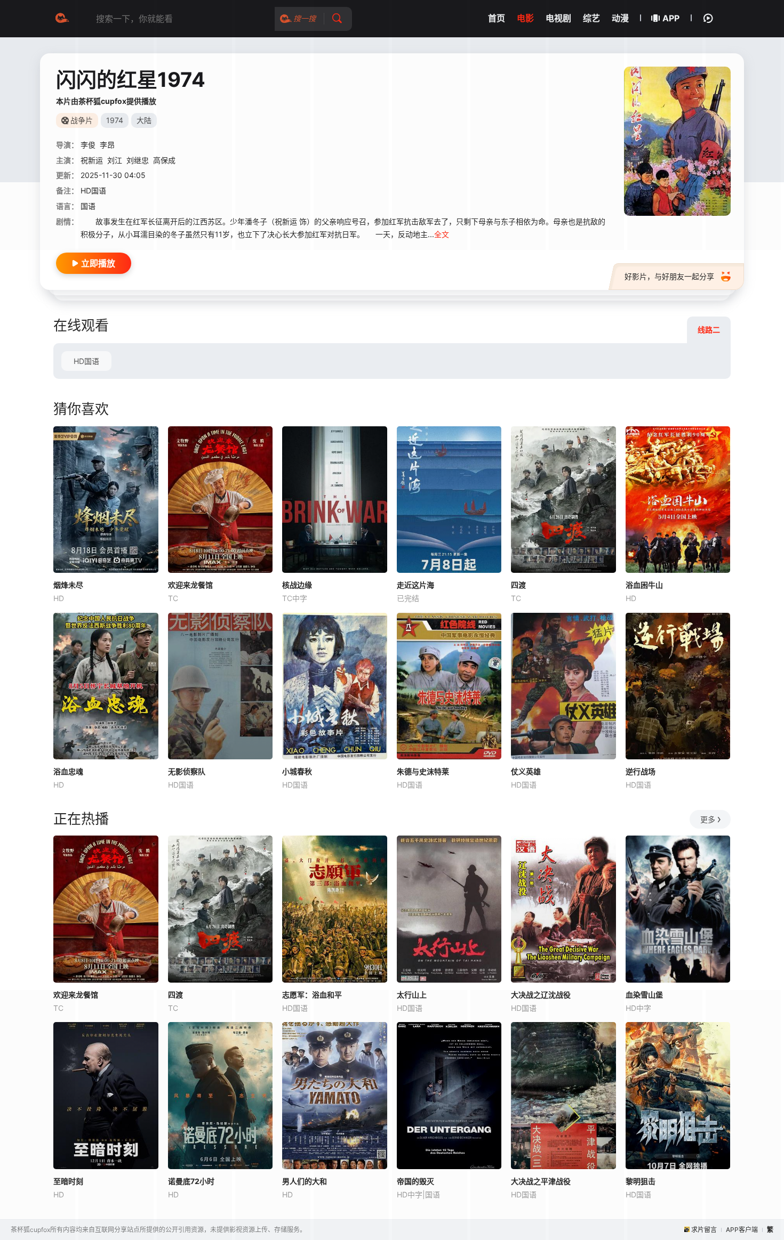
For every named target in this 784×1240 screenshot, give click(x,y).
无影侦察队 (186, 771)
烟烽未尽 (68, 584)
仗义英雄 (526, 771)
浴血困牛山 (644, 584)
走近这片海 (415, 584)
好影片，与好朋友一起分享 (669, 276)
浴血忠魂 (68, 771)
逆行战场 (640, 771)
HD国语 (86, 361)
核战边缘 (297, 584)
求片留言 (704, 1230)
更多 (707, 819)
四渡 (518, 584)
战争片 (81, 120)
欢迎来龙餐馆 (190, 584)
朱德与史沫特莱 (423, 771)
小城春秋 (297, 771)
